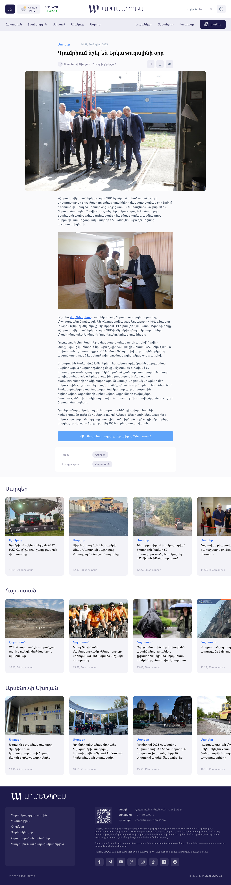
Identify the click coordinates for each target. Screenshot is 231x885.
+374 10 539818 (144, 814)
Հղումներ (17, 827)
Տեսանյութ (166, 24)
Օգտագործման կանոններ (30, 838)
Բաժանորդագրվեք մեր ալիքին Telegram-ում (119, 436)
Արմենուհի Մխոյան (31, 688)
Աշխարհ (59, 24)
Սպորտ (95, 24)
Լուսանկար (144, 24)
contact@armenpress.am (150, 820)
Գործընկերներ (22, 832)
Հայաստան (13, 24)
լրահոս (216, 24)
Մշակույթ (77, 24)
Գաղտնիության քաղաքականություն (37, 844)
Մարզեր (100, 454)
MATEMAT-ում (213, 876)
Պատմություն (20, 821)
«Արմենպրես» (80, 317)
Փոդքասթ (187, 24)
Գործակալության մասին (29, 815)
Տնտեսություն (37, 24)
